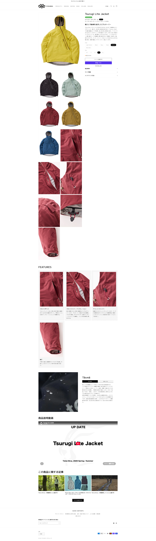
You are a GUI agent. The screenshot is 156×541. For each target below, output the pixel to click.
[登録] (59, 523)
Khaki (108, 45)
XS (87, 53)
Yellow (113, 45)
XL (103, 53)
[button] (59, 6)
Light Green (89, 45)
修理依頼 (98, 513)
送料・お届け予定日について (83, 513)
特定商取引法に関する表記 (70, 513)
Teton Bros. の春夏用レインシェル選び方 (103, 492)
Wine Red (88, 48)
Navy (102, 45)
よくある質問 (92, 513)
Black (97, 45)
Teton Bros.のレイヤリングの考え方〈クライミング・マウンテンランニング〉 (78, 493)
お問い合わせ (78, 516)
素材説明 (90, 381)
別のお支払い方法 (98, 65)
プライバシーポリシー (59, 513)
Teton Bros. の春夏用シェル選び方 (48, 492)
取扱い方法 (105, 381)
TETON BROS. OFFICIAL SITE (46, 538)
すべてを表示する (78, 500)
